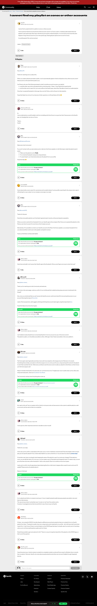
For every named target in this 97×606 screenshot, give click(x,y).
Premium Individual (65, 578)
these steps (57, 3)
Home (10, 11)
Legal (4, 603)
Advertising (37, 585)
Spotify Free (64, 591)
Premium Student (65, 588)
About (22, 578)
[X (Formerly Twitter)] (87, 576)
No (55, 603)
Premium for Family (26, 44)
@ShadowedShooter (25, 141)
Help (38, 7)
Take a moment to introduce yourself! (43, 171)
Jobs (21, 582)
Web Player (50, 582)
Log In (89, 7)
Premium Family (19, 11)
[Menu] (94, 7)
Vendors (36, 591)
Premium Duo (64, 582)
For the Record (24, 585)
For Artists (36, 578)
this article (34, 298)
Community (9, 7)
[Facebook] (92, 576)
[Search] (85, 7)
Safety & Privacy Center (13, 603)
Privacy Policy (23, 603)
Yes (62, 603)
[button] (79, 23)
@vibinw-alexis (23, 282)
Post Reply (75, 568)
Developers (37, 582)
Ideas (59, 7)
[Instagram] (83, 576)
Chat (48, 7)
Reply (75, 50)
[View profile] (18, 23)
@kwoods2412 (23, 210)
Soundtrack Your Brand (39, 372)
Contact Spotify (51, 588)
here (71, 302)
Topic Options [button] (19, 55)
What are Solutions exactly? (49, 383)
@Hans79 (22, 71)
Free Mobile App (51, 585)
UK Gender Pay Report (75, 603)
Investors (36, 588)
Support (49, 578)
